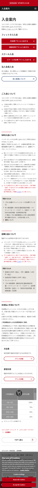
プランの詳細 (19, 359)
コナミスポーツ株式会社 (8, 451)
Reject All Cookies (19, 480)
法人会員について (19, 79)
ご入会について (11, 29)
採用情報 (19, 451)
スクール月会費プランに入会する (19, 59)
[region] (19, 470)
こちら (19, 192)
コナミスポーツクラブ (26, 430)
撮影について (9, 220)
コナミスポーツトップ (9, 430)
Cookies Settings (18, 474)
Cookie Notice (24, 470)
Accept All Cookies (19, 485)
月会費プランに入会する (19, 41)
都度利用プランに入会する (19, 47)
